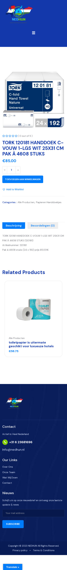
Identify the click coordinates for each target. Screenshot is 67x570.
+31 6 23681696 (20, 442)
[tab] (13, 225)
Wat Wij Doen (10, 477)
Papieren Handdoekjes (48, 202)
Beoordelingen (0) (43, 225)
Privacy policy (20, 550)
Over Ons (7, 466)
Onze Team (8, 472)
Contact (7, 482)
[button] (33, 33)
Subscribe (13, 524)
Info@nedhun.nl (13, 449)
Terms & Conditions (44, 550)
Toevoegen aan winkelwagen (23, 179)
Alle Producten (26, 202)
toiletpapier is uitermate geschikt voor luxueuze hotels (31, 344)
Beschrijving (14, 225)
